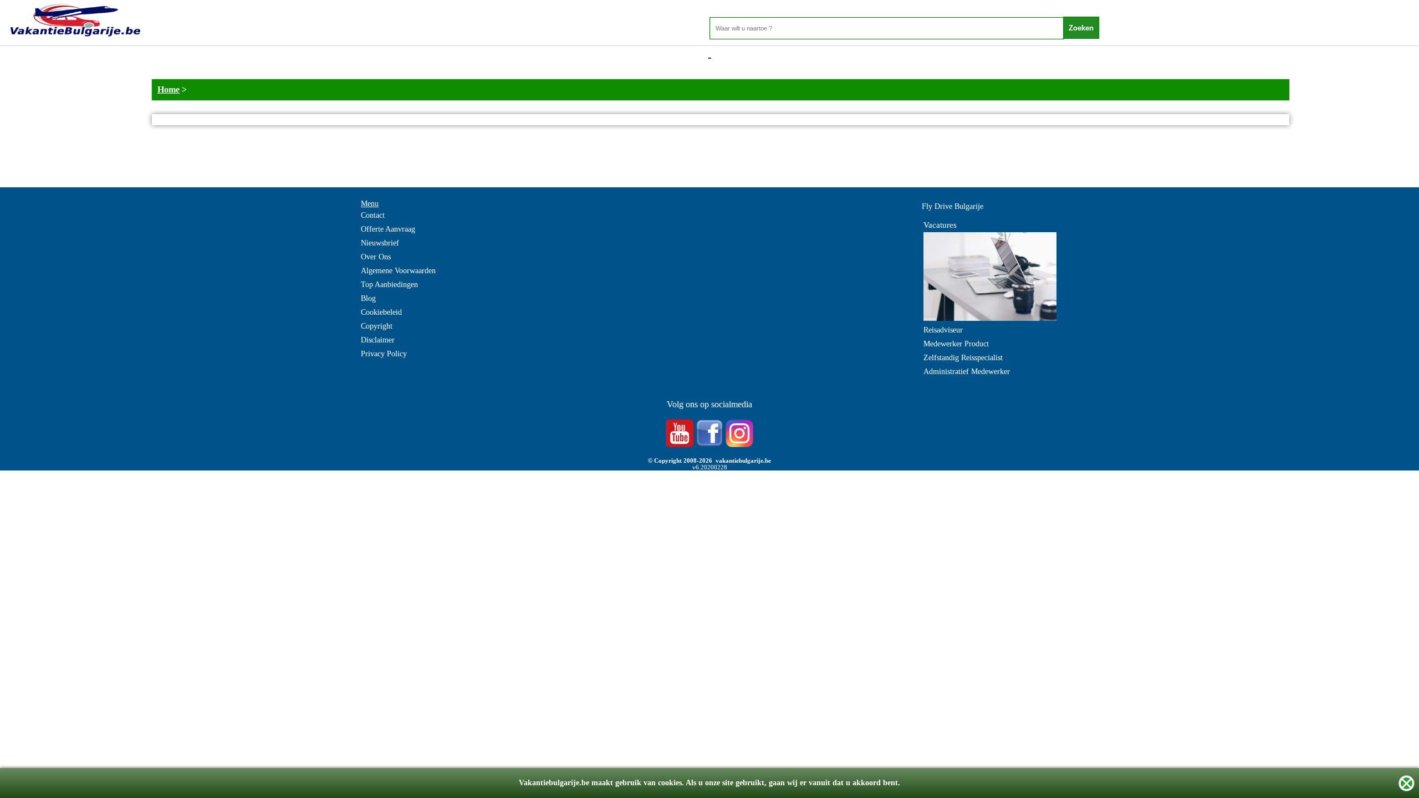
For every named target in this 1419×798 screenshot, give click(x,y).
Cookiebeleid (381, 312)
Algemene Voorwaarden (398, 271)
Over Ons (376, 257)
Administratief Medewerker (966, 371)
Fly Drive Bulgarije (952, 206)
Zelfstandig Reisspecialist (963, 358)
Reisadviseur (943, 330)
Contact (373, 215)
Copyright (376, 326)
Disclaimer (378, 340)
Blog (368, 298)
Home (168, 89)
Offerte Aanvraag (388, 229)
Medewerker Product (956, 344)
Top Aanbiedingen (389, 284)
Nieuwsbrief (380, 243)
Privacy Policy (384, 354)
